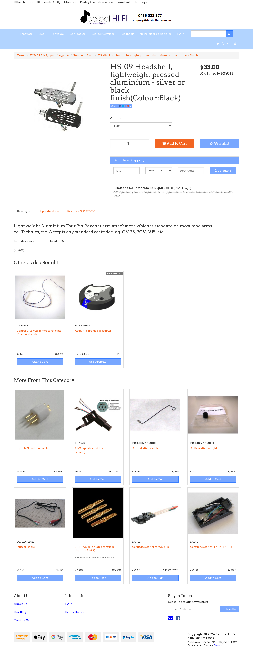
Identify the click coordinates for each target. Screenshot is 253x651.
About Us (57, 33)
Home (21, 55)
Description (25, 211)
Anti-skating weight (203, 448)
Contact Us (77, 33)
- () (222, 43)
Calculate (224, 170)
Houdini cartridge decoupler (93, 330)
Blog (41, 33)
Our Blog (20, 612)
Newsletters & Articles (155, 33)
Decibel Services (102, 33)
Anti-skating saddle (145, 448)
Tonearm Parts (83, 55)
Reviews (73, 211)
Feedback (127, 33)
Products (26, 33)
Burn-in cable (26, 546)
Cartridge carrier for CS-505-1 (151, 546)
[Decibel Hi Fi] (126, 16)
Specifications (50, 211)
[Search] (229, 33)
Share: (115, 106)
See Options (97, 361)
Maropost (219, 645)
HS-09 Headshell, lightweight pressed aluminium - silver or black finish (148, 55)
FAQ (180, 33)
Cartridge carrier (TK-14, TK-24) (211, 546)
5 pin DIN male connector (33, 448)
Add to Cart (176, 144)
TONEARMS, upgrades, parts (50, 55)
